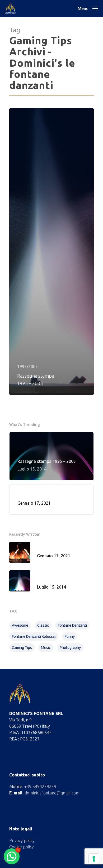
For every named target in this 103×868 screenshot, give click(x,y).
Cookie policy (21, 846)
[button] (12, 856)
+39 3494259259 (40, 786)
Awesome (20, 625)
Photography (70, 647)
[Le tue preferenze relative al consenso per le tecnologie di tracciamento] (94, 859)
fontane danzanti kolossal (34, 636)
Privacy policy (22, 840)
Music (46, 647)
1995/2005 (27, 366)
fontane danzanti (72, 625)
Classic (43, 625)
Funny (70, 636)
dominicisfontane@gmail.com (52, 792)
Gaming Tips (22, 647)
